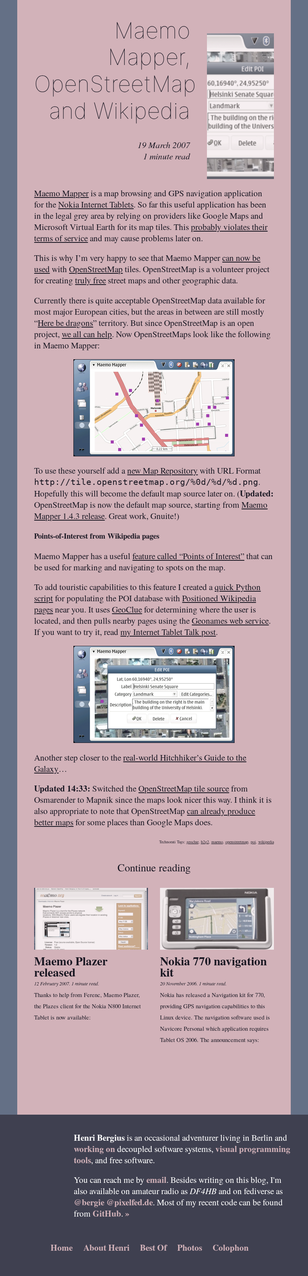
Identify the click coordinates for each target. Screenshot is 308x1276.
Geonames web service (230, 620)
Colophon (231, 1247)
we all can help (87, 334)
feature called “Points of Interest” (188, 556)
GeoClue (127, 609)
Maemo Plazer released (70, 966)
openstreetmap (236, 842)
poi (253, 842)
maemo (217, 842)
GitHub (107, 1213)
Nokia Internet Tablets (96, 204)
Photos (189, 1247)
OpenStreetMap (96, 269)
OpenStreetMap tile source (183, 788)
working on (94, 1148)
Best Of (153, 1247)
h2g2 (205, 842)
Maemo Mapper (61, 193)
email (156, 1179)
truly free (90, 280)
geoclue (192, 842)
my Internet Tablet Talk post (168, 631)
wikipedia (266, 842)
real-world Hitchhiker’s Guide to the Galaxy (140, 762)
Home (62, 1247)
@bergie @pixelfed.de (113, 1202)
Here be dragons (65, 322)
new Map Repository (162, 470)
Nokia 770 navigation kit (213, 966)
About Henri (106, 1247)
